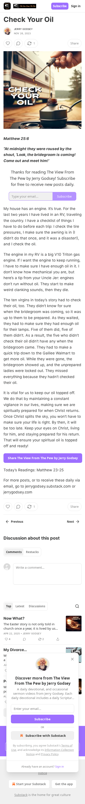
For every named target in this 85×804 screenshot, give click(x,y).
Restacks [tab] (32, 552)
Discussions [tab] (37, 606)
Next (70, 522)
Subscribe (60, 6)
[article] (42, 629)
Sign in (76, 6)
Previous (17, 522)
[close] (72, 659)
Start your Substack (31, 784)
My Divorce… (15, 650)
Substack (20, 795)
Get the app (64, 784)
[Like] (7, 43)
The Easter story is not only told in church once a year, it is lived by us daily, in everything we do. (29, 626)
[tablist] (22, 552)
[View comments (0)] (18, 43)
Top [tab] (8, 606)
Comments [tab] (14, 552)
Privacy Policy (49, 754)
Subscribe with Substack (46, 735)
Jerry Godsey (23, 29)
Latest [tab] (19, 606)
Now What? (14, 618)
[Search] (77, 606)
